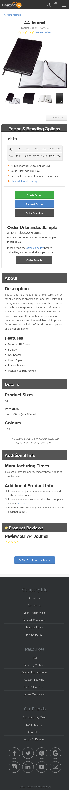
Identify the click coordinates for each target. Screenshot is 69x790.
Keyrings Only (34, 724)
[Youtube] (41, 767)
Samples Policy (34, 627)
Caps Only (34, 732)
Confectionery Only (34, 717)
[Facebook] (14, 753)
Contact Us (34, 605)
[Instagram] (14, 767)
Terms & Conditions (34, 620)
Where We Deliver (34, 694)
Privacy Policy (34, 634)
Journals (17, 14)
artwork (22, 503)
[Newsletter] (55, 767)
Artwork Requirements (34, 672)
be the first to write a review (35, 560)
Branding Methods (34, 665)
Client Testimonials (34, 612)
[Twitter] (28, 753)
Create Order (34, 195)
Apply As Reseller (34, 739)
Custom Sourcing (34, 679)
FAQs (34, 657)
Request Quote (34, 204)
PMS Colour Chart (34, 687)
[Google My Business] (55, 753)
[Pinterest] (41, 753)
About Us (34, 598)
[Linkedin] (28, 767)
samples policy (35, 248)
